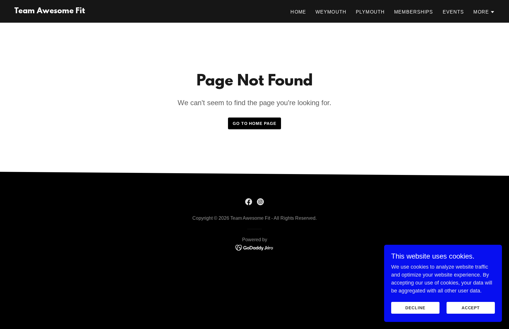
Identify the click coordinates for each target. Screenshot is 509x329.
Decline (415, 307)
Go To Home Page (255, 123)
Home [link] (298, 11)
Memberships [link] (413, 11)
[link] (49, 11)
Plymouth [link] (370, 11)
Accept (471, 307)
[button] (484, 12)
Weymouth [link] (330, 11)
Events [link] (453, 11)
